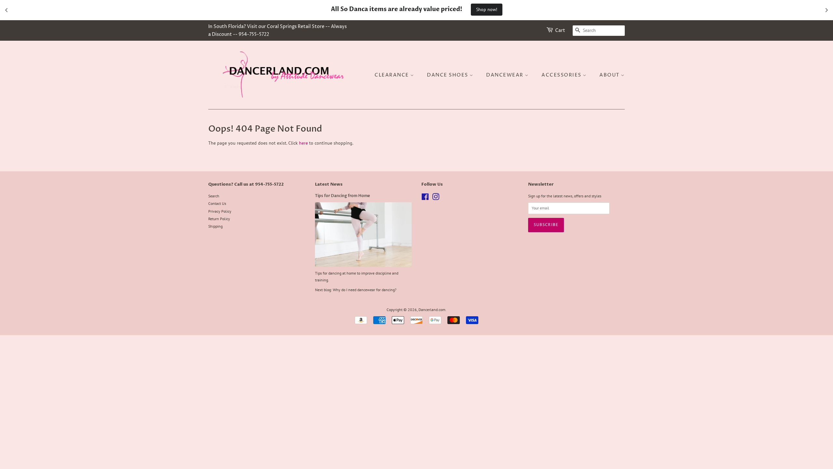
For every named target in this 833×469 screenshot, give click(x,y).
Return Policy (219, 218)
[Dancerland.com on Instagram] (435, 198)
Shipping (215, 226)
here (303, 143)
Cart (560, 30)
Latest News (329, 184)
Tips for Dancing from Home (342, 195)
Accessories (562, 75)
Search (213, 195)
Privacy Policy (219, 211)
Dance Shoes (448, 75)
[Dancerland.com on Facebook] (425, 198)
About (610, 75)
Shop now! (486, 9)
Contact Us (217, 203)
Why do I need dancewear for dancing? (364, 289)
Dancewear (505, 75)
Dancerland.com (431, 309)
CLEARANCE (392, 75)
